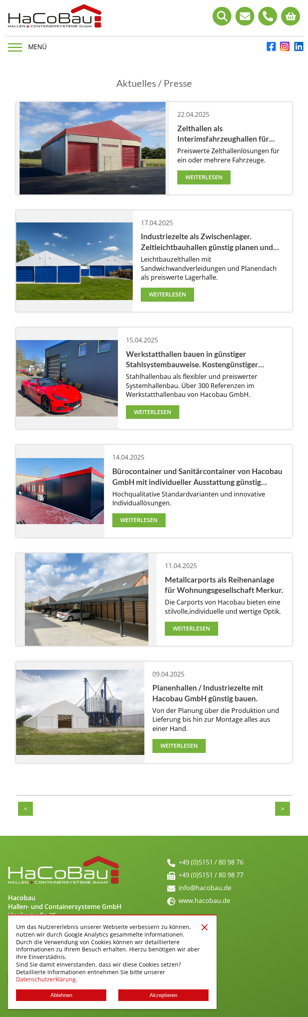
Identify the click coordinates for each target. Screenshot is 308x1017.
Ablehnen (61, 995)
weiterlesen (204, 177)
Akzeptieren (163, 995)
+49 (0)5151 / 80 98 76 (210, 862)
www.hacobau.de (204, 900)
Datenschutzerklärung (46, 979)
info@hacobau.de (204, 887)
